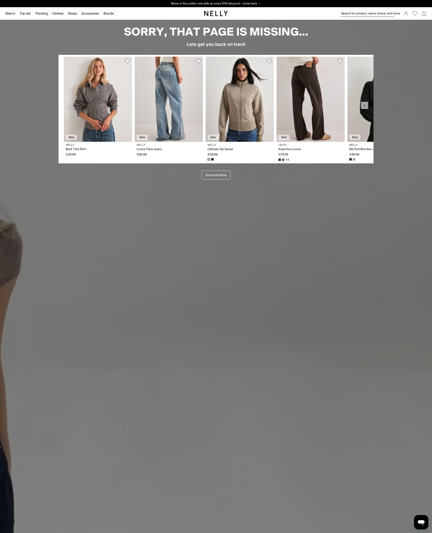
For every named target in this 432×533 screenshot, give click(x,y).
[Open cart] (424, 13)
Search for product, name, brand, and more (367, 13)
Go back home (216, 175)
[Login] (406, 13)
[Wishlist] (415, 13)
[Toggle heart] (127, 61)
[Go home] (216, 13)
